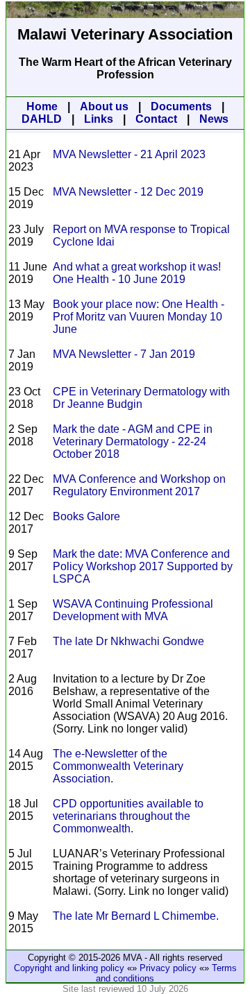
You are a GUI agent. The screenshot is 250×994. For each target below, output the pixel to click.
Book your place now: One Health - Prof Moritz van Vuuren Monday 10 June (138, 316)
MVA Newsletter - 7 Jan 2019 (124, 354)
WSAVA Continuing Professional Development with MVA (133, 610)
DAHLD (42, 119)
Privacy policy (168, 968)
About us (104, 106)
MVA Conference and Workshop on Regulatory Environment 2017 (139, 485)
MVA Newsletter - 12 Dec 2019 (128, 192)
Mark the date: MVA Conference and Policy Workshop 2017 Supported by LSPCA (143, 566)
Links (98, 119)
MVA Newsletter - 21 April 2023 (129, 154)
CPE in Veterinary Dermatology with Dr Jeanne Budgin (141, 398)
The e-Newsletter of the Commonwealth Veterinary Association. (118, 766)
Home (42, 106)
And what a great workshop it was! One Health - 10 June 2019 (137, 273)
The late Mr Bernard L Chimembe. (136, 916)
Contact (156, 119)
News (213, 119)
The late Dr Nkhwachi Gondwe (128, 641)
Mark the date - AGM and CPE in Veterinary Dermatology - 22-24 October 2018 (132, 441)
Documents (181, 106)
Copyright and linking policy (69, 968)
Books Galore (86, 516)
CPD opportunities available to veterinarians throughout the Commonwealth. (128, 816)
